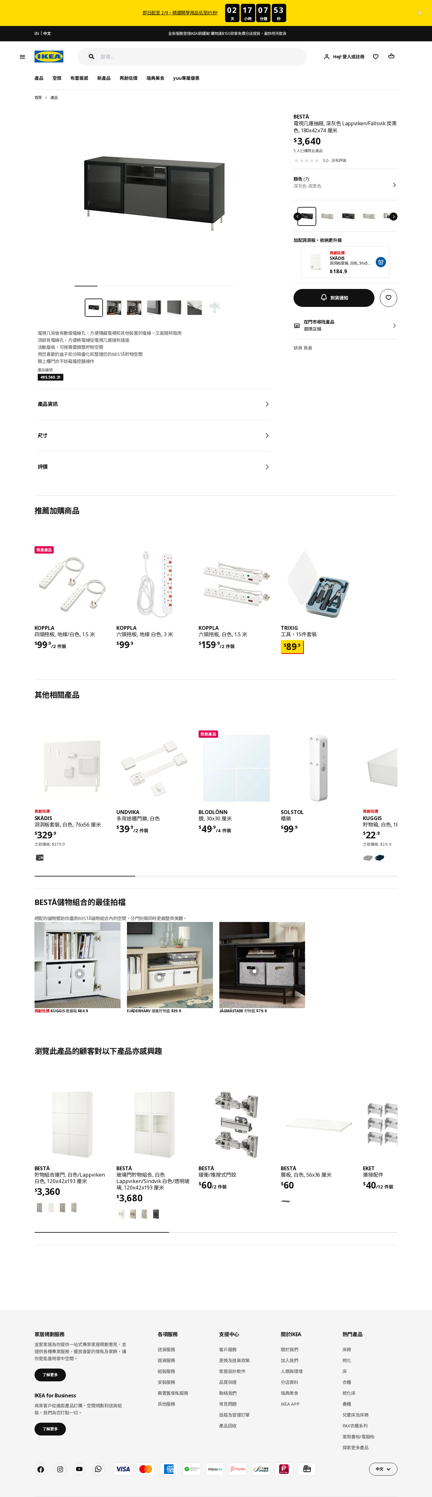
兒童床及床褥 (355, 1415)
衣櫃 (346, 1382)
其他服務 (166, 1404)
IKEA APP (290, 1404)
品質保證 (228, 1382)
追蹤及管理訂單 (234, 1415)
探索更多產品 (355, 1447)
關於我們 (289, 1349)
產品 (54, 97)
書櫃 (346, 1404)
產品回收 (228, 1426)
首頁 (38, 97)
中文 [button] (379, 1469)
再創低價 (128, 78)
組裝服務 (166, 1371)
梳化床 (349, 1393)
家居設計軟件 (232, 1371)
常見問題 (228, 1404)
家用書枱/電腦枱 (358, 1437)
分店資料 (289, 1382)
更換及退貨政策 (234, 1360)
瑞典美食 (155, 78)
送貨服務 (166, 1349)
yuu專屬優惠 (186, 78)
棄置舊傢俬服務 (173, 1393)
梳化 (346, 1360)
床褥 (346, 1349)
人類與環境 (291, 1371)
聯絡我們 (228, 1393)
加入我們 (289, 1360)
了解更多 (50, 1375)
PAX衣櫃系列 (355, 1426)
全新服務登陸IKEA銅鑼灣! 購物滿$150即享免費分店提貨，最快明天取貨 (227, 33)
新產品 (104, 78)
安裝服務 (166, 1382)
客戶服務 (228, 1349)
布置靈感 (79, 78)
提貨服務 (166, 1360)
